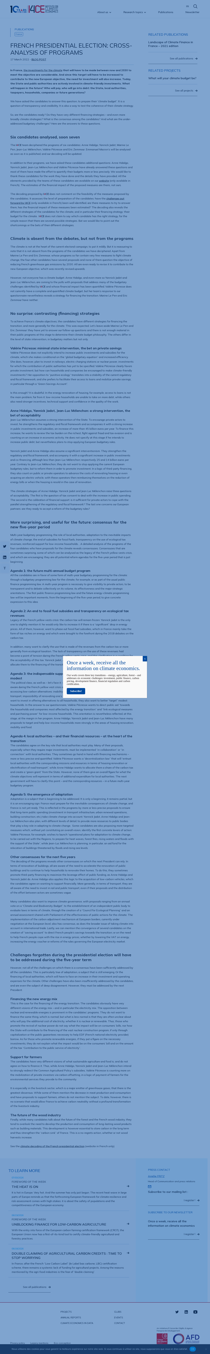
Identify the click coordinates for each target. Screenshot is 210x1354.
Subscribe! (76, 691)
